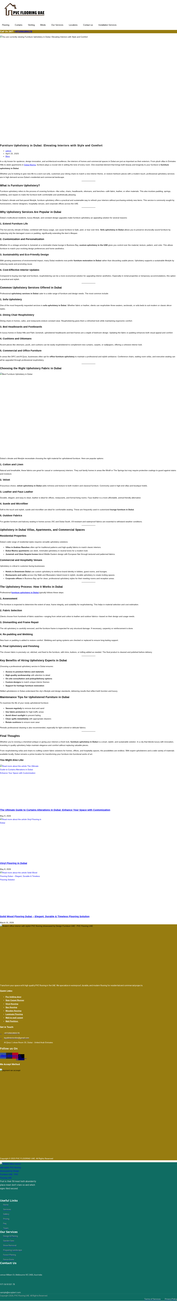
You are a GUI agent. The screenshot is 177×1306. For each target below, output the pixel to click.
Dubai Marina (30, 165)
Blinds (43, 25)
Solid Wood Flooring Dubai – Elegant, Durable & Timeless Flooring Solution (44, 916)
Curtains (18, 25)
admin (8, 151)
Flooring (5, 25)
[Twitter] (9, 1194)
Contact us (88, 25)
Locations (73, 25)
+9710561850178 (23, 31)
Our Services (57, 25)
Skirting (31, 25)
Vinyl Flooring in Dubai (13, 863)
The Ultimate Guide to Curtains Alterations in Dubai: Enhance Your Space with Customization (55, 810)
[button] (6, 25)
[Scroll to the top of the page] (1, 1302)
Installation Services (107, 25)
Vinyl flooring (12, 1004)
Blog (8, 156)
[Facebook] (13, 1194)
